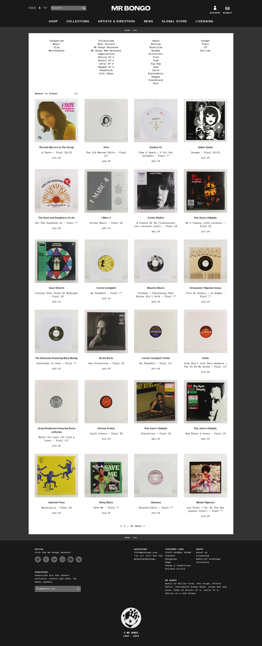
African (156, 44)
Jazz (156, 67)
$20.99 (155, 161)
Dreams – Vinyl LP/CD (205, 152)
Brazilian (155, 47)
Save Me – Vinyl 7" (106, 507)
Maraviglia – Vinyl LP (57, 507)
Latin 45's (106, 64)
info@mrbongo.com (145, 552)
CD (205, 47)
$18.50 (106, 298)
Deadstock (106, 70)
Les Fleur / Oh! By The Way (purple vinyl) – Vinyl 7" (205, 509)
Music (56, 44)
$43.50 (155, 439)
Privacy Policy (175, 568)
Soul (156, 83)
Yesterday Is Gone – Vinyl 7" (56, 363)
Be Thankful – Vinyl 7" (106, 293)
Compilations (106, 54)
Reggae (155, 77)
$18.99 (56, 228)
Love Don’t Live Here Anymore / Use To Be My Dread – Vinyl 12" (205, 365)
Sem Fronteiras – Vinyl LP (106, 363)
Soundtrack (156, 80)
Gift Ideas (106, 73)
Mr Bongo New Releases (106, 50)
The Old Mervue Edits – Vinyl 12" (106, 154)
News (148, 21)
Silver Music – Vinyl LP (106, 223)
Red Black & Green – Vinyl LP (205, 433)
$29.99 (106, 368)
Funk (156, 60)
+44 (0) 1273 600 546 (148, 555)
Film (56, 47)
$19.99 (155, 368)
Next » (140, 526)
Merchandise (56, 50)
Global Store (174, 21)
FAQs (168, 562)
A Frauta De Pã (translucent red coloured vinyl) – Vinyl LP (155, 224)
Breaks (155, 50)
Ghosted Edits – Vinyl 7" (156, 507)
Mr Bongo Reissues (106, 47)
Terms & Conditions (178, 565)
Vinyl (205, 44)
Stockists (202, 562)
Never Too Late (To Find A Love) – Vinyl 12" (57, 439)
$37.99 (205, 231)
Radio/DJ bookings (208, 559)
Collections (78, 21)
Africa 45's (106, 57)
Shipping (171, 559)
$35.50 (106, 228)
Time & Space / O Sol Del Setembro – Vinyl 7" (156, 154)
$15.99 (56, 158)
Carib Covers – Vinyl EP (106, 433)
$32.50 (56, 513)
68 (131, 526)
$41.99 (155, 231)
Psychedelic (156, 73)
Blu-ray (205, 50)
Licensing (204, 21)
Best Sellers (106, 44)
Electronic (156, 54)
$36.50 (56, 302)
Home (127, 30)
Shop (53, 21)
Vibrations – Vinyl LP (156, 433)
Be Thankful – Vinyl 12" (155, 363)
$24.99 (106, 161)
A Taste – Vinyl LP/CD (57, 152)
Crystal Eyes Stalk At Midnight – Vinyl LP (56, 295)
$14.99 (106, 513)
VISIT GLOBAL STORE (178, 552)
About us (202, 552)
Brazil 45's (106, 60)
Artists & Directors (116, 21)
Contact (170, 555)
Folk (156, 57)
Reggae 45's (106, 67)
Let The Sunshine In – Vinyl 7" (56, 223)
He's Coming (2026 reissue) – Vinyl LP (205, 224)
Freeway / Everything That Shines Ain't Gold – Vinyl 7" (156, 295)
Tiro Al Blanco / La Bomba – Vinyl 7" (205, 295)
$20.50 (56, 368)
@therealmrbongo (145, 559)
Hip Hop (156, 64)
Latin (155, 70)
